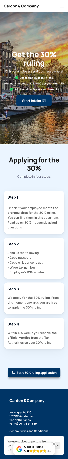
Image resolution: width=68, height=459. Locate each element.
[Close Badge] (54, 444)
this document (48, 218)
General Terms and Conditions (29, 431)
